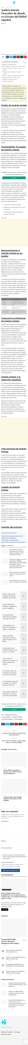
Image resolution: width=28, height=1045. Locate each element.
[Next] (15, 587)
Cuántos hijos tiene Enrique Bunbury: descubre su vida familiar (13, 798)
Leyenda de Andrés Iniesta (9, 532)
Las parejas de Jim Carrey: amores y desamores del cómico (10, 941)
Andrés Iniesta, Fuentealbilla (8, 538)
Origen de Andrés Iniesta (9, 64)
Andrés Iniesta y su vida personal (10, 540)
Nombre (4, 841)
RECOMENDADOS (6, 889)
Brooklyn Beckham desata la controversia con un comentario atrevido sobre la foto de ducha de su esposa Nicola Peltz (17, 1003)
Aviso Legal (17, 1032)
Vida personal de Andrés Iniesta (11, 77)
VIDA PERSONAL (18, 719)
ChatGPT (14, 177)
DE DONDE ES (8, 7)
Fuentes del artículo (8, 81)
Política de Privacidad (6, 1032)
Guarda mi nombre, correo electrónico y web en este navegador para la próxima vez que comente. (15, 856)
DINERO (5, 768)
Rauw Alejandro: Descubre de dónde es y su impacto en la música (17, 574)
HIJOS (5, 795)
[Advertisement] (14, 38)
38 (5, 775)
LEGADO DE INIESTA (17, 717)
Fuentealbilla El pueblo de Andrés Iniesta (14, 66)
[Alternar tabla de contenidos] (23, 62)
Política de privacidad (7, 862)
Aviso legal (16, 866)
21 (10, 556)
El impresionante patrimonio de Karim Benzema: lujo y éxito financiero (18, 984)
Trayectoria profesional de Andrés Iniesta (12, 72)
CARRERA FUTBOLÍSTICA (11, 714)
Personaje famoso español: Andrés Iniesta (12, 536)
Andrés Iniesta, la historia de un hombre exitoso (13, 542)
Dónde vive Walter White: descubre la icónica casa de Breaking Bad (16, 993)
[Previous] (12, 587)
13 (9, 988)
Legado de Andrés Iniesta (10, 79)
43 (5, 802)
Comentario (5, 821)
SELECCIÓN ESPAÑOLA (7, 719)
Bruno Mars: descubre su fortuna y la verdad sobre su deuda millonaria (13, 771)
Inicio (2, 7)
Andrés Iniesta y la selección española (13, 75)
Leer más (4, 909)
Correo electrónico (7, 848)
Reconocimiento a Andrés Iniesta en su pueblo (13, 69)
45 (10, 577)
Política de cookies (6, 1034)
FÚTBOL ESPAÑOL (6, 717)
